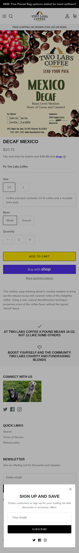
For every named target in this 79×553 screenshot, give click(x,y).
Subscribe (39, 529)
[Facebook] (39, 540)
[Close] (70, 489)
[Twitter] (34, 540)
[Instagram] (45, 540)
